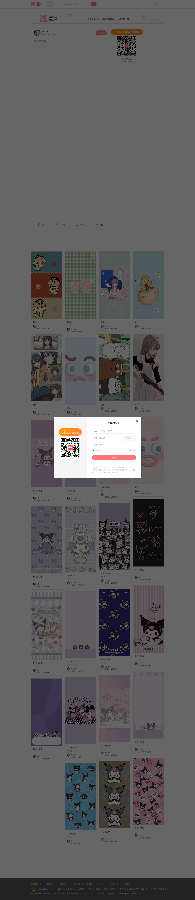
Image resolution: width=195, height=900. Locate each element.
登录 (114, 457)
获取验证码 (129, 438)
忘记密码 (133, 450)
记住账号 (97, 450)
